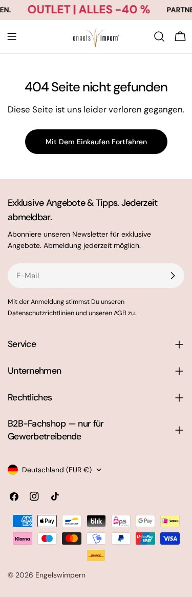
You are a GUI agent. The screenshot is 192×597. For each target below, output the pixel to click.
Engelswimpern (60, 575)
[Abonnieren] (172, 275)
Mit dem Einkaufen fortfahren (96, 141)
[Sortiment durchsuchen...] (159, 36)
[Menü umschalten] (12, 36)
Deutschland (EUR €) (57, 469)
